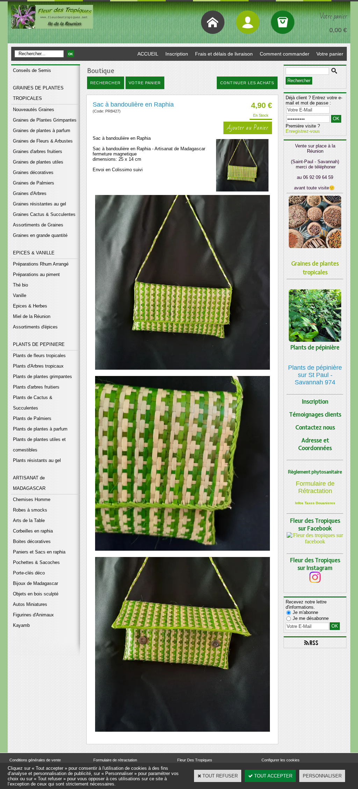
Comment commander (284, 54)
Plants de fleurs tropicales (39, 355)
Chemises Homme (31, 499)
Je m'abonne (305, 612)
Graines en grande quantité (40, 235)
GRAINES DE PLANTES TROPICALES (38, 93)
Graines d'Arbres (29, 193)
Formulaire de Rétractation (315, 487)
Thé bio (20, 285)
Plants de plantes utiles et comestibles (39, 445)
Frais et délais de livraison (224, 54)
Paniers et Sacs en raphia (39, 552)
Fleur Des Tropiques (194, 760)
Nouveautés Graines (33, 109)
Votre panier (329, 54)
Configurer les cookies (281, 760)
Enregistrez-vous (303, 131)
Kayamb (21, 625)
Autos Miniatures (30, 604)
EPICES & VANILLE (34, 252)
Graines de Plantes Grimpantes (45, 120)
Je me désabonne (311, 618)
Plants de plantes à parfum (40, 429)
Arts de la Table (29, 520)
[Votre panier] (282, 22)
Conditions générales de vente (35, 760)
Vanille (19, 295)
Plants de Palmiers (32, 418)
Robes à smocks (30, 510)
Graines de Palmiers (33, 183)
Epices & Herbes (30, 306)
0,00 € (338, 30)
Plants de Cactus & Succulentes (32, 403)
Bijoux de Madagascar (35, 583)
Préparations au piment (36, 274)
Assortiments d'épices (35, 327)
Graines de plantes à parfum (41, 130)
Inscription (176, 54)
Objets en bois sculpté (35, 593)
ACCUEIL (147, 54)
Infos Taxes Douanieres (315, 503)
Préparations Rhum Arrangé (41, 264)
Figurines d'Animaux (33, 614)
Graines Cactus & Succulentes (44, 214)
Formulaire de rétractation (115, 760)
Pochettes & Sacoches (36, 562)
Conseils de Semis (32, 70)
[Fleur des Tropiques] (315, 541)
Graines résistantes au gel (39, 204)
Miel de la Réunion (31, 316)
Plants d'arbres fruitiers (36, 387)
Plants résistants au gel (37, 460)
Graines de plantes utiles (38, 162)
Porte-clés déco (29, 573)
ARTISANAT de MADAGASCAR (29, 483)
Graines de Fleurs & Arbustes (43, 141)
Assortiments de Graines (38, 224)
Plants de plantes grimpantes (42, 376)
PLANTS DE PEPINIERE (39, 344)
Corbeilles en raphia (33, 531)
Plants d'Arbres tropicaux (38, 366)
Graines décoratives (33, 172)
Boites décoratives (32, 541)
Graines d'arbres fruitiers (37, 151)
